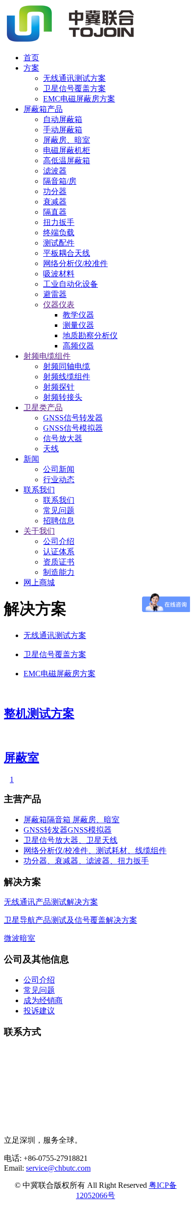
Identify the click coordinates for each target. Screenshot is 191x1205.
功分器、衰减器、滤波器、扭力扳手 (86, 861)
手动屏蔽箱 (62, 129)
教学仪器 (78, 315)
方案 (31, 68)
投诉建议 (39, 1011)
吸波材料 (58, 274)
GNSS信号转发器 (73, 418)
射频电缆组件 (47, 356)
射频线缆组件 (66, 376)
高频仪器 (78, 346)
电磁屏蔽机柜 (66, 150)
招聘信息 (58, 520)
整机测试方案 (39, 713)
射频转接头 (62, 397)
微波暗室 (19, 938)
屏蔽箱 (35, 819)
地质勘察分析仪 (90, 335)
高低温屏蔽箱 (66, 160)
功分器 (55, 191)
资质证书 (58, 562)
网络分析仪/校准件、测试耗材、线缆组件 (95, 850)
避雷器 (55, 294)
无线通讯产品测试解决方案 (51, 902)
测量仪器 (78, 325)
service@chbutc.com (58, 1168)
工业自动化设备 (70, 284)
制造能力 (58, 572)
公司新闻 (58, 469)
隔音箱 (59, 819)
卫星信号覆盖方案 (74, 88)
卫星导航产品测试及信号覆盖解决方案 (70, 920)
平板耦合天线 (66, 253)
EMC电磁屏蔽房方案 (79, 99)
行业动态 (58, 479)
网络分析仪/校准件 (75, 263)
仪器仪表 (58, 304)
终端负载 (58, 232)
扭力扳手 (58, 222)
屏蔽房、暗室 (66, 140)
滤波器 (55, 171)
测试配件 (58, 243)
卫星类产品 (43, 407)
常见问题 (58, 510)
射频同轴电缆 (66, 366)
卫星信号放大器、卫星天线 (71, 840)
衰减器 (55, 201)
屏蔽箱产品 (43, 109)
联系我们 (39, 490)
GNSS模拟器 (90, 830)
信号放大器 (62, 438)
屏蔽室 (21, 757)
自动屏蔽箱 (62, 119)
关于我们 (39, 531)
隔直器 (55, 212)
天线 (51, 448)
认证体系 (58, 551)
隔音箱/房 (59, 181)
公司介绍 (58, 541)
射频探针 (58, 387)
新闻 (31, 459)
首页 (31, 57)
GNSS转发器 (46, 830)
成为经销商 (43, 1000)
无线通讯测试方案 (74, 78)
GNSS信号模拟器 (73, 428)
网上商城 (39, 582)
